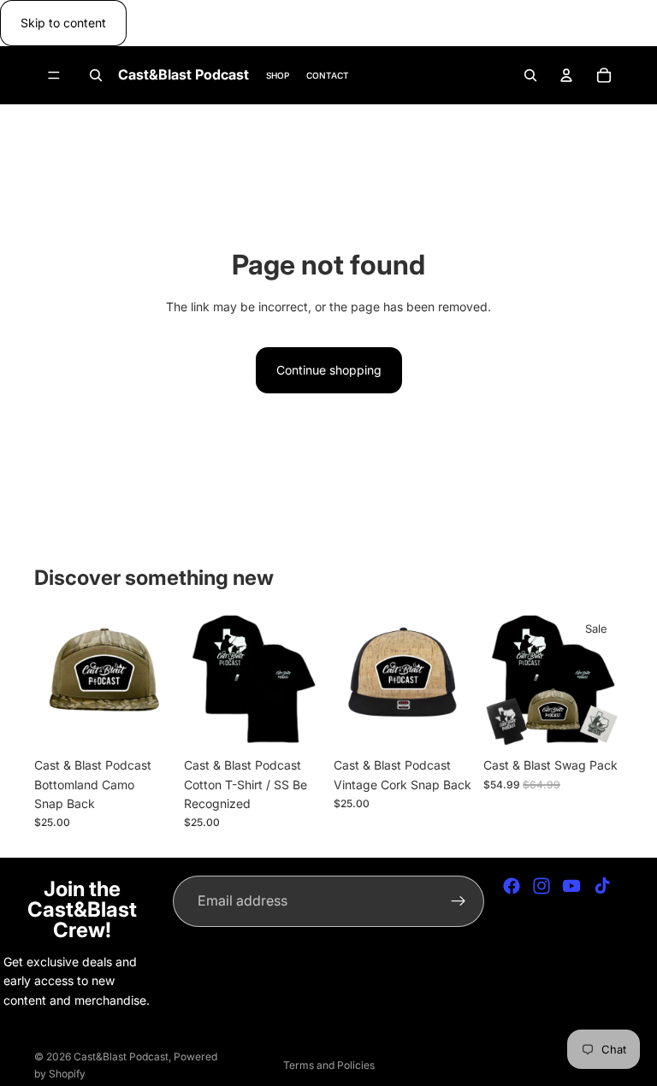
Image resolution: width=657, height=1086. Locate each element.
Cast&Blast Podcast (121, 1056)
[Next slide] (304, 680)
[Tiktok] (602, 886)
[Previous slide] (203, 680)
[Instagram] (541, 886)
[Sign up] (458, 901)
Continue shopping (329, 370)
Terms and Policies (329, 1065)
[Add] (147, 722)
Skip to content (63, 22)
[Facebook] (511, 886)
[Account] (566, 75)
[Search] (96, 75)
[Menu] (54, 76)
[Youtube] (571, 886)
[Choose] (296, 722)
